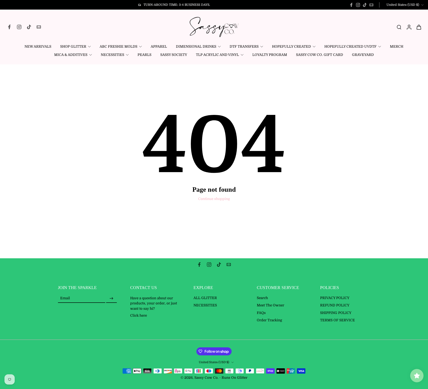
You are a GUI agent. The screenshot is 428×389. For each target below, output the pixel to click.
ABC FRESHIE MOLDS (118, 47)
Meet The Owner (270, 305)
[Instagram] (358, 5)
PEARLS (144, 55)
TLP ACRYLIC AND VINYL (217, 55)
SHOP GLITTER (73, 47)
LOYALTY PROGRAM (269, 55)
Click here (138, 315)
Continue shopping (214, 199)
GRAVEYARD (363, 55)
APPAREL (159, 47)
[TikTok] (364, 5)
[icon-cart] (419, 27)
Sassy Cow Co (206, 378)
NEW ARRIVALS (38, 47)
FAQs (261, 313)
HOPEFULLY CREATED (291, 47)
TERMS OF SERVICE (337, 320)
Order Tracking (269, 320)
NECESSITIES (112, 55)
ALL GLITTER (205, 298)
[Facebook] (351, 5)
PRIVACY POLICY (334, 298)
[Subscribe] (111, 298)
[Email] (371, 5)
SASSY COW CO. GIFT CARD (319, 55)
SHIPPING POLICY (335, 313)
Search (262, 298)
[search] (399, 26)
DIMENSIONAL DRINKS (196, 47)
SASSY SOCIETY (173, 55)
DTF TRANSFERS (244, 47)
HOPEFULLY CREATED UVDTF (350, 47)
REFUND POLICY (334, 305)
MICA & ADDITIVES (70, 55)
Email (65, 298)
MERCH (396, 47)
